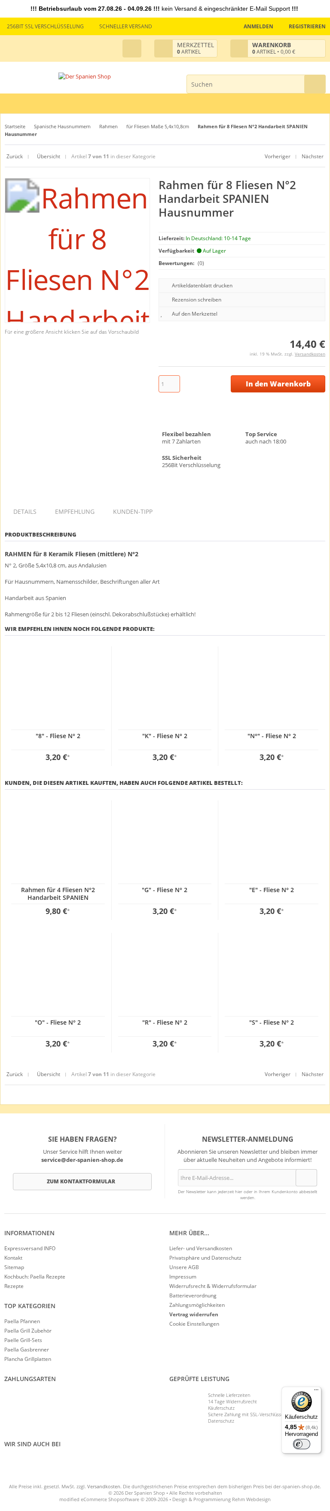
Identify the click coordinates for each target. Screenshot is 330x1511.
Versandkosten (310, 354)
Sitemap (14, 1267)
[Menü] (316, 1392)
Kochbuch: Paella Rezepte (34, 1276)
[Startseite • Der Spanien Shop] (84, 76)
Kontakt (13, 1257)
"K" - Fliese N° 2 (164, 736)
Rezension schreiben (196, 299)
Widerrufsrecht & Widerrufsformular (213, 1286)
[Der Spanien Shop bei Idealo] (52, 1463)
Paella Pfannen (22, 1321)
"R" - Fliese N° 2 (164, 1022)
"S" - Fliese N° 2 (271, 1022)
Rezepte (14, 1286)
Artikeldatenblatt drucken (202, 285)
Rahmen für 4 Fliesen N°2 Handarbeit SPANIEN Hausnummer (58, 897)
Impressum (182, 1276)
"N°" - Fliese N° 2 (272, 736)
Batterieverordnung (193, 1295)
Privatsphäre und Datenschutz (205, 1257)
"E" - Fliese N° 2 (271, 890)
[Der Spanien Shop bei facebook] (6, 1463)
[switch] (301, 1444)
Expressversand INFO (29, 1248)
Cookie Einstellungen (194, 1323)
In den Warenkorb (278, 384)
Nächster (313, 156)
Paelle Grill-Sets (23, 1340)
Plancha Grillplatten (27, 1359)
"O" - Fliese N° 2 (58, 1022)
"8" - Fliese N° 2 (58, 736)
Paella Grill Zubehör (28, 1330)
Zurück (14, 156)
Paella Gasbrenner (26, 1349)
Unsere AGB (184, 1267)
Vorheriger (277, 156)
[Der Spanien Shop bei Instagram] (11, 1463)
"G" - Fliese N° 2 (164, 890)
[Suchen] (315, 84)
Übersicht (48, 156)
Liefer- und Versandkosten (200, 1248)
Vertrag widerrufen (193, 1314)
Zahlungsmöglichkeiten (197, 1305)
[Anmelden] (306, 1178)
